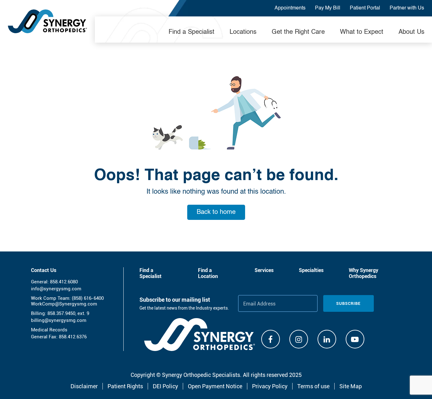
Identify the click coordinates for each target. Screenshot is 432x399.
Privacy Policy (269, 386)
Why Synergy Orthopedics (363, 273)
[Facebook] (270, 339)
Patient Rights (125, 386)
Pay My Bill (327, 8)
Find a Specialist (191, 32)
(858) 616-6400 (88, 298)
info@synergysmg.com (56, 289)
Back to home (216, 212)
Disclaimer (84, 386)
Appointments (290, 8)
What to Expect (361, 32)
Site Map (350, 386)
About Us (411, 32)
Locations (243, 32)
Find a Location (208, 273)
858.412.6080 (64, 282)
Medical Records (49, 330)
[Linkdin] (327, 339)
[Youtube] (355, 339)
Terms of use (313, 386)
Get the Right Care (298, 32)
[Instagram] (298, 339)
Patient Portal (365, 8)
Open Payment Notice (215, 386)
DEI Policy (165, 386)
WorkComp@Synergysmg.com (64, 304)
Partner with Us (407, 8)
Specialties (311, 270)
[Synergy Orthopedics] (47, 21)
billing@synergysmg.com (58, 320)
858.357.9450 (61, 313)
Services (264, 270)
